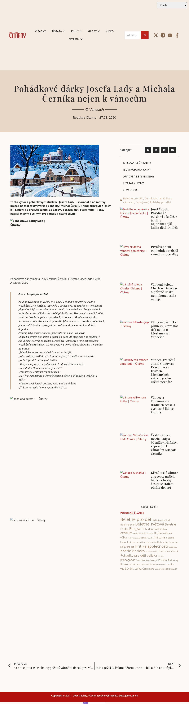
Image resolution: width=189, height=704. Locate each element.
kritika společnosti (151, 546)
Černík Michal (153, 198)
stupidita (161, 565)
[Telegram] (163, 35)
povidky (161, 556)
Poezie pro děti (151, 551)
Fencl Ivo (150, 538)
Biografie (137, 528)
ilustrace (131, 542)
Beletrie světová (149, 524)
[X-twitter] (155, 35)
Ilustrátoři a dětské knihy (157, 542)
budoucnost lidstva (156, 529)
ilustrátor (140, 542)
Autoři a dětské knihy (138, 176)
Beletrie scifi (127, 524)
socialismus (134, 564)
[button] (148, 150)
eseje (143, 537)
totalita (170, 564)
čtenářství (159, 569)
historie (159, 537)
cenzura (126, 533)
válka (138, 568)
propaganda (127, 560)
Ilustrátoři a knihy (137, 169)
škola (167, 568)
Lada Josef (142, 202)
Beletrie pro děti (133, 198)
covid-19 (150, 533)
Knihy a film (173, 542)
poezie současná (168, 551)
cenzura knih (139, 533)
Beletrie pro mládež (161, 520)
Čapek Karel (148, 568)
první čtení (140, 560)
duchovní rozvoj (133, 538)
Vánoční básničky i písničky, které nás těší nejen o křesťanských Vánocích (164, 329)
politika (152, 555)
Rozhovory (172, 560)
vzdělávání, (127, 568)
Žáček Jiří (174, 569)
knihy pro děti (127, 546)
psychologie (151, 560)
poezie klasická (132, 551)
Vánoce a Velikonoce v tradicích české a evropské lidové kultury (163, 404)
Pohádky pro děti (160, 202)
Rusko (124, 564)
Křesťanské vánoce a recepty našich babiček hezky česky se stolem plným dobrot (164, 479)
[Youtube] (170, 35)
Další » (154, 506)
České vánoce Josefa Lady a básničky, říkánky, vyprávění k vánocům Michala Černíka (164, 444)
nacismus (173, 547)
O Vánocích (94, 110)
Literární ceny (133, 183)
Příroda (162, 560)
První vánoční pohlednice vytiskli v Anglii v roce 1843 (164, 250)
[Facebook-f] (177, 35)
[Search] (145, 35)
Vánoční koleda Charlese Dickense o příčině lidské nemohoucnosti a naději (164, 291)
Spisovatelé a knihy (137, 162)
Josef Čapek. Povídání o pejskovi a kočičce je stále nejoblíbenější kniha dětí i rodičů (164, 218)
